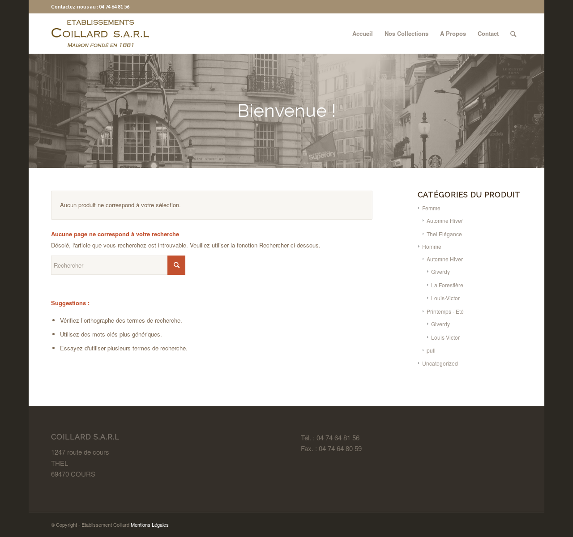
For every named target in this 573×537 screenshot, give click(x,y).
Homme (431, 246)
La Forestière (447, 285)
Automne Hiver (445, 220)
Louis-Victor (445, 298)
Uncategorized (440, 363)
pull (431, 350)
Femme (431, 208)
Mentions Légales (150, 524)
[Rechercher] (513, 33)
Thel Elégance (444, 234)
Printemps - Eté (445, 311)
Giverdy (440, 271)
